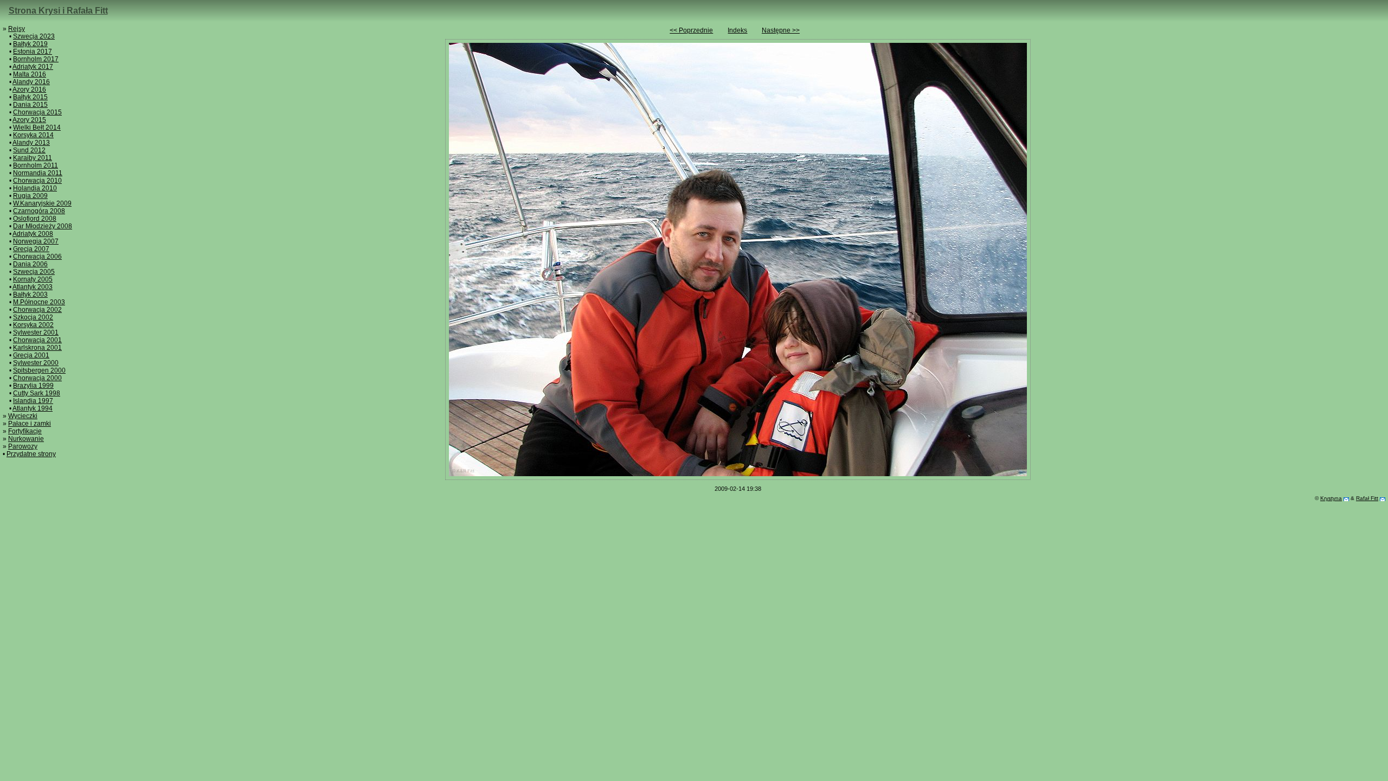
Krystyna (1331, 498)
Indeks (737, 30)
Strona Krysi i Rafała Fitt (58, 10)
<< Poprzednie (691, 30)
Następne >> (781, 30)
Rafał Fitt (1367, 498)
